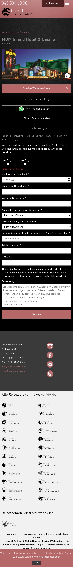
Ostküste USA (21, 541)
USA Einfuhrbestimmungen (36, 548)
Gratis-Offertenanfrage (36, 88)
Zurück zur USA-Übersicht (16, 32)
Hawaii (8, 541)
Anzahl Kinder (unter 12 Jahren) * (20, 221)
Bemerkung (8, 281)
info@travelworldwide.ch (14, 366)
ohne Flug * (25, 160)
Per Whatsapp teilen (37, 109)
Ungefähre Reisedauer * (15, 185)
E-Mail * (6, 256)
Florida (45, 541)
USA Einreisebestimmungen (55, 544)
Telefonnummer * (11, 244)
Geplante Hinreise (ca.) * (15, 173)
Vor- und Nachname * (14, 197)
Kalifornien (35, 541)
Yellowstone (57, 541)
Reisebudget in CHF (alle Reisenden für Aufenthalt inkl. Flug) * (36, 232)
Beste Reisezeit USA (29, 544)
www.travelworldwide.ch (14, 371)
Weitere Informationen (47, 556)
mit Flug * (8, 160)
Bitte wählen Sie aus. (13, 169)
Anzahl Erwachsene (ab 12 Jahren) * (22, 209)
